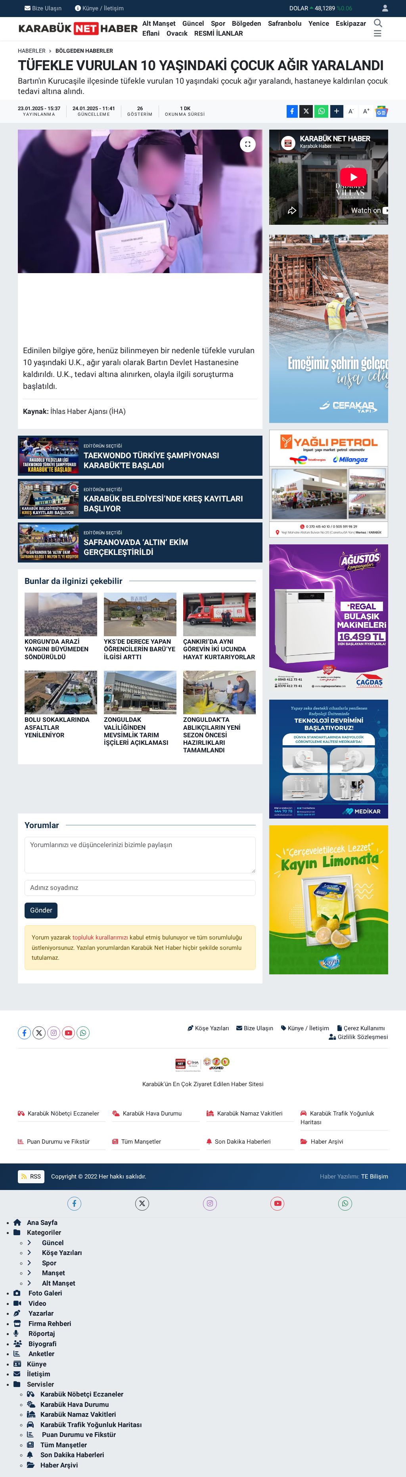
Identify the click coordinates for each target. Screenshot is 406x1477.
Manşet (52, 1273)
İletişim (38, 1374)
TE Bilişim (374, 1176)
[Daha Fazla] (336, 111)
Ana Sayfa (42, 1222)
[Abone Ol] (381, 111)
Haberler (32, 51)
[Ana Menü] (377, 34)
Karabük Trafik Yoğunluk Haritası (337, 1118)
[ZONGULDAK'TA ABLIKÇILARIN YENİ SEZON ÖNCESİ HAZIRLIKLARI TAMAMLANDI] (219, 692)
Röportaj (41, 1333)
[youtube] (277, 1204)
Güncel (193, 23)
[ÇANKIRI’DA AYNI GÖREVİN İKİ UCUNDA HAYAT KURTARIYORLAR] (219, 614)
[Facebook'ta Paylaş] (292, 111)
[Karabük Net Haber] (78, 28)
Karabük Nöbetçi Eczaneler (63, 1113)
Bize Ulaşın (46, 8)
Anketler (40, 1354)
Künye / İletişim (103, 8)
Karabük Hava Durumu (152, 1113)
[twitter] (142, 1204)
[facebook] (74, 1204)
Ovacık (177, 33)
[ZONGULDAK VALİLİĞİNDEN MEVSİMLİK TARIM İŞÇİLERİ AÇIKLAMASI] (140, 692)
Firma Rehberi (49, 1324)
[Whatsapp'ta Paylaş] (321, 111)
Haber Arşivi (327, 1141)
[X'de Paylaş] (306, 111)
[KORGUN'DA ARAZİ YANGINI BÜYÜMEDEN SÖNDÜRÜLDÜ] (61, 614)
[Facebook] (24, 1032)
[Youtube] (68, 1032)
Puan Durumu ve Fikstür (58, 1141)
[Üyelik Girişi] (381, 8)
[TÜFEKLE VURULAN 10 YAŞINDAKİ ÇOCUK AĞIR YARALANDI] (140, 201)
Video (36, 1303)
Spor (218, 23)
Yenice (318, 23)
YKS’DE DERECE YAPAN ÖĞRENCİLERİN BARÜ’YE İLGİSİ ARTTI (139, 649)
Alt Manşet (159, 23)
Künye (36, 1364)
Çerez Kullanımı (364, 1028)
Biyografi (42, 1344)
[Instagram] (53, 1032)
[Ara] (377, 24)
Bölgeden (246, 23)
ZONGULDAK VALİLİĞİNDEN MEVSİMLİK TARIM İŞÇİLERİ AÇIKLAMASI (136, 731)
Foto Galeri (44, 1293)
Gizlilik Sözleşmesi (363, 1037)
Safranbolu (285, 23)
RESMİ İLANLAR (218, 33)
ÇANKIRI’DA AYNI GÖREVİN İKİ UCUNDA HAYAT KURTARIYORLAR (219, 649)
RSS (35, 1176)
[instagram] (210, 1204)
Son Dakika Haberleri (243, 1141)
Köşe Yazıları (212, 1028)
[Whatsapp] (83, 1032)
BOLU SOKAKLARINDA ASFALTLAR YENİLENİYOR (57, 727)
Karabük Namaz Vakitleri (250, 1113)
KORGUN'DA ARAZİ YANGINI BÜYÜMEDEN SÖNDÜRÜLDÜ (56, 649)
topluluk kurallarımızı (101, 937)
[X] (39, 1032)
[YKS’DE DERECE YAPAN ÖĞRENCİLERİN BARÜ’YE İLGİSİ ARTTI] (140, 614)
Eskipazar (351, 23)
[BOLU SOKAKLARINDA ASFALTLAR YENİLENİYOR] (61, 692)
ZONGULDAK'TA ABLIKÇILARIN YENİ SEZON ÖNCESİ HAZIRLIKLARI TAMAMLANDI (212, 735)
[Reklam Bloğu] (328, 483)
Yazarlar (40, 1313)
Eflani (151, 33)
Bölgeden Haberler (84, 51)
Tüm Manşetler (141, 1141)
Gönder (41, 910)
